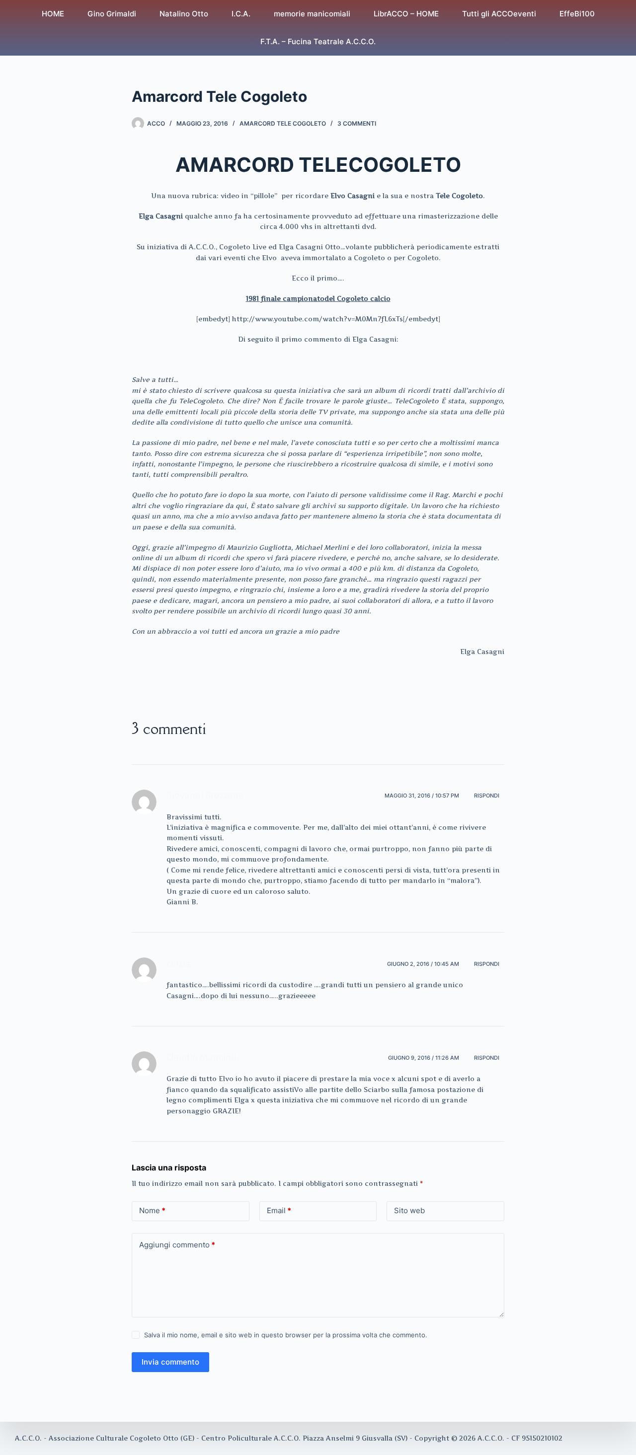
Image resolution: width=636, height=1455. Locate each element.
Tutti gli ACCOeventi (499, 13)
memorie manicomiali (312, 13)
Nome (152, 1210)
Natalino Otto (183, 13)
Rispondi (486, 795)
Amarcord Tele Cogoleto (282, 123)
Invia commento (170, 1362)
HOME (53, 13)
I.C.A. (241, 13)
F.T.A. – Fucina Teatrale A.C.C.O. (318, 41)
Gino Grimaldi (111, 13)
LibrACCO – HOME (406, 13)
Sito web (409, 1210)
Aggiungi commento (177, 1244)
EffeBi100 (577, 13)
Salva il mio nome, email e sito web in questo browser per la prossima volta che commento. (285, 1335)
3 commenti (356, 123)
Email (279, 1210)
